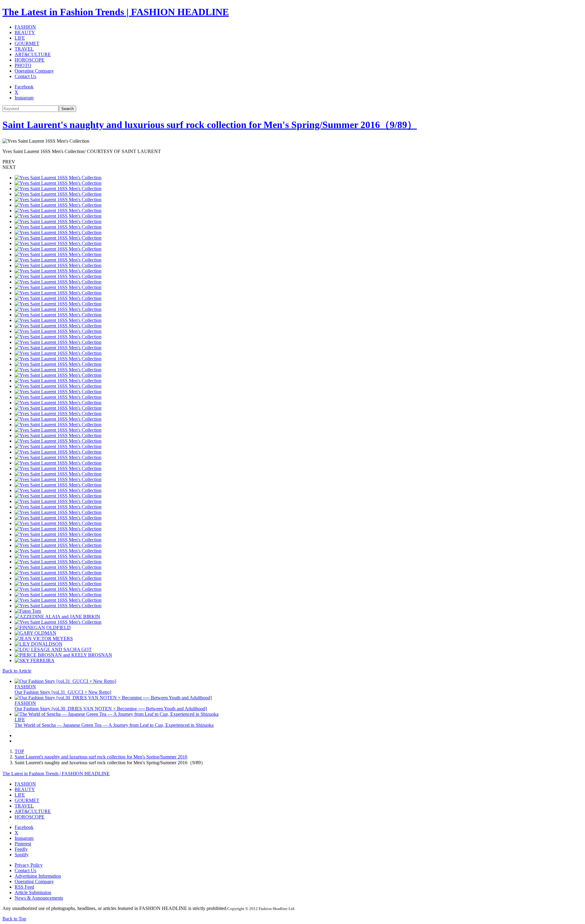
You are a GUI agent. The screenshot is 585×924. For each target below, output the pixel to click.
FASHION (25, 27)
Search (67, 108)
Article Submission (33, 892)
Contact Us (25, 76)
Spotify (22, 854)
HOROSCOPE (29, 59)
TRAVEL (24, 49)
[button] (292, 162)
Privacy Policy (29, 865)
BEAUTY (25, 32)
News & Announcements (39, 898)
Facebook (24, 86)
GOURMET (27, 43)
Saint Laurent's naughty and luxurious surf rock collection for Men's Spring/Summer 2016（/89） (209, 124)
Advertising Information (38, 876)
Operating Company (34, 70)
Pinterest (23, 843)
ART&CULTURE (33, 54)
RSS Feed (24, 887)
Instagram (24, 97)
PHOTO (23, 65)
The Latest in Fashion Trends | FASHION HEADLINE (115, 11)
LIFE (20, 38)
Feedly (21, 849)
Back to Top (14, 918)
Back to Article (16, 670)
